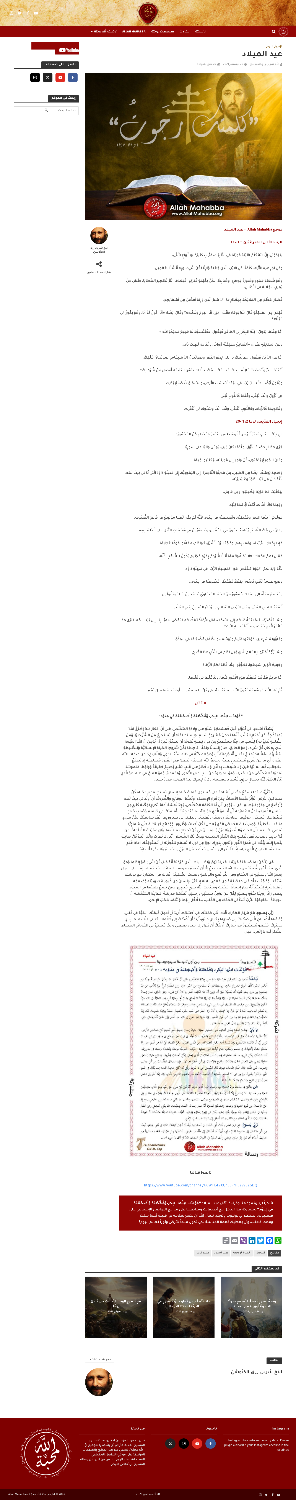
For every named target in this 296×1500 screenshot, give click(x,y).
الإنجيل (260, 1253)
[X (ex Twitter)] (47, 77)
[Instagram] (35, 77)
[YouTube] (60, 77)
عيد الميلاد (221, 1253)
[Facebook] (73, 77)
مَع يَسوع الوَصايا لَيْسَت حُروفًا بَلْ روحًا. (116, 1304)
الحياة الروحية (241, 1253)
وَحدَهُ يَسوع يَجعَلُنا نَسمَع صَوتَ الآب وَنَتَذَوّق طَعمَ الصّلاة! (252, 1304)
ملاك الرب (203, 1253)
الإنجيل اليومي (273, 46)
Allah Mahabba (134, 31)
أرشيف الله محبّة (105, 31)
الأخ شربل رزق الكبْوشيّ (264, 64)
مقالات (185, 31)
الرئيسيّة (201, 31)
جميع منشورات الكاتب (100, 1359)
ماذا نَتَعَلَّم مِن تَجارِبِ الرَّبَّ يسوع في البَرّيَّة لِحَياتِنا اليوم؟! (183, 1304)
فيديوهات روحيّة (162, 31)
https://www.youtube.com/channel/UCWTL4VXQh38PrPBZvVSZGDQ (200, 1186)
